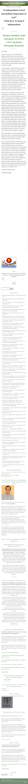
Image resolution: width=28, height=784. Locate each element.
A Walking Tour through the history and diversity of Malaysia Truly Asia (14, 412)
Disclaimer (3, 780)
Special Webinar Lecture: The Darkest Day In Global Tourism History (14, 408)
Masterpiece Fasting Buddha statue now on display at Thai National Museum (14, 443)
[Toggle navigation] (3, 28)
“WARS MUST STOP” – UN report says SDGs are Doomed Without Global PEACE (13, 327)
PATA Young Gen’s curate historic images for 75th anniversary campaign (13, 426)
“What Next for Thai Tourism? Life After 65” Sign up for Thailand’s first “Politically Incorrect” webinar (13, 458)
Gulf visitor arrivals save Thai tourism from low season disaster (13, 303)
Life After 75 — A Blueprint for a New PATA (12, 428)
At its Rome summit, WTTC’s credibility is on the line (13, 415)
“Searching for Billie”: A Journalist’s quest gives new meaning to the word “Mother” (13, 394)
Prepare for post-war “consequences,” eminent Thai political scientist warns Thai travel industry (14, 366)
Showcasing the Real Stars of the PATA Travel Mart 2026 (14, 296)
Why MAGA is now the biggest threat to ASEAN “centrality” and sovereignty (13, 450)
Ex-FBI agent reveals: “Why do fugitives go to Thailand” (13, 313)
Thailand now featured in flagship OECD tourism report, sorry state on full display (13, 310)
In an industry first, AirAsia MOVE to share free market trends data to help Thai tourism (13, 324)
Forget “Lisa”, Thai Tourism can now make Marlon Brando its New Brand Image (14, 369)
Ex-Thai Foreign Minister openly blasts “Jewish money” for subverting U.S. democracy (13, 462)
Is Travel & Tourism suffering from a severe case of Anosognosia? (14, 453)
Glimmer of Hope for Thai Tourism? (10, 440)
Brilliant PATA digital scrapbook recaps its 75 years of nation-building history (14, 331)
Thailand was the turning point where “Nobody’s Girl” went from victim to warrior (13, 397)
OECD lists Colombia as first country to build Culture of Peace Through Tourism (12, 306)
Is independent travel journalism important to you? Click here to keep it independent (14, 17)
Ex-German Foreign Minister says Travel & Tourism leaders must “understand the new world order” (14, 376)
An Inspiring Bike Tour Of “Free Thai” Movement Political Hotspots (13, 435)
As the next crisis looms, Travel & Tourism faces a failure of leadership (13, 380)
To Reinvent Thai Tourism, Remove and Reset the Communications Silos (13, 320)
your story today (7, 54)
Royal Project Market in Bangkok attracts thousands (14, 438)
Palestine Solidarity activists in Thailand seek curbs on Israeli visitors (14, 431)
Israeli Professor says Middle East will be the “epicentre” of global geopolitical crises (12, 338)
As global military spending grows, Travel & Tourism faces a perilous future (12, 355)
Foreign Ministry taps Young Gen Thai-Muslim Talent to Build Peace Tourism (13, 352)
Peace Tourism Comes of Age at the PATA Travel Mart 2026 (13, 299)
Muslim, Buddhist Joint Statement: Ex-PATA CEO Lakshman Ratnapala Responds (14, 40)
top (26, 782)
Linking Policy (10, 780)
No (3, 279)
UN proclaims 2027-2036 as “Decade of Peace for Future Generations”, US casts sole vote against (13, 317)
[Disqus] (13, 196)
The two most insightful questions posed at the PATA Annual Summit (13, 334)
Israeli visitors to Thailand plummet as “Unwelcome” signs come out (11, 387)
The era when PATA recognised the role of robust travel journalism (13, 348)
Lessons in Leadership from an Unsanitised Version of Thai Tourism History (14, 419)
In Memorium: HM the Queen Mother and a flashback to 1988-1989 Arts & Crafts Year (12, 401)
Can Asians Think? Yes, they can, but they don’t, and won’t (13, 465)
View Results (14, 284)
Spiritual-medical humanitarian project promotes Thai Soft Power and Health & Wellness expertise (13, 383)
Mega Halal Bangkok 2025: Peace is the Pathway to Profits (14, 446)
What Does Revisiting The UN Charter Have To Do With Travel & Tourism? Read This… (14, 359)
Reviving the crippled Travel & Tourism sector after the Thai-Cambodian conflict (14, 422)
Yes (3, 278)
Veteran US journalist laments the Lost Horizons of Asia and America (14, 362)
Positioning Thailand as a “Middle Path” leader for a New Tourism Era (14, 373)
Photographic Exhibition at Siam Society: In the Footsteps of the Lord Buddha (13, 405)
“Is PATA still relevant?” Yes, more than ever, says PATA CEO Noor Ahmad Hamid (13, 341)
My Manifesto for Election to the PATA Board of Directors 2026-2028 (13, 390)
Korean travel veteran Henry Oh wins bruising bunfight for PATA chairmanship (12, 345)
